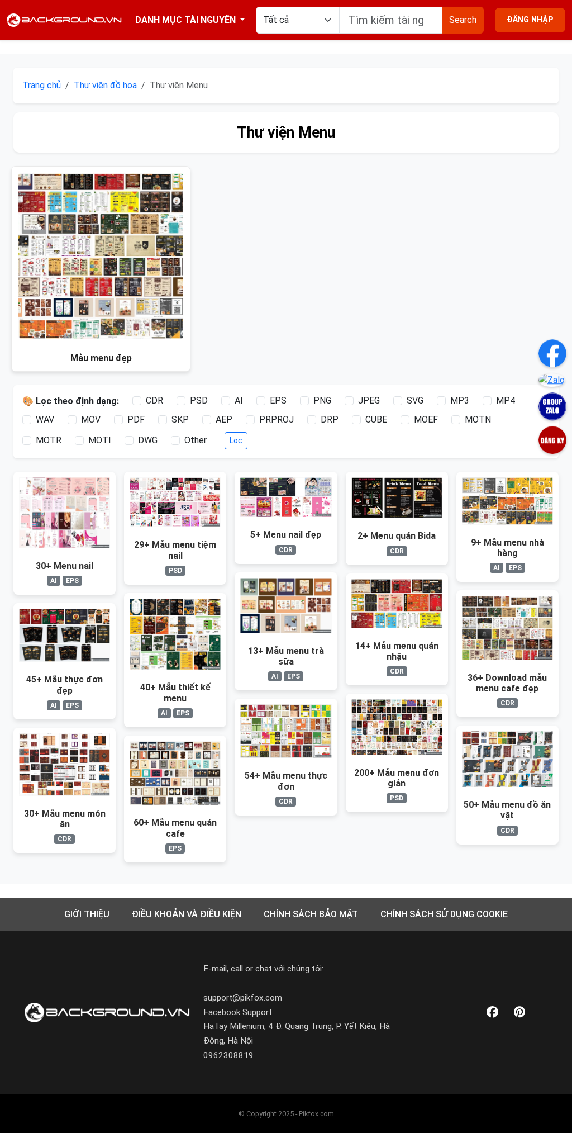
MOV (91, 419)
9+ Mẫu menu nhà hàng (507, 547)
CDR (154, 400)
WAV (45, 419)
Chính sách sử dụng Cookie (444, 914)
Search (462, 20)
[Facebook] (492, 1012)
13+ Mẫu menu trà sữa (286, 656)
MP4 (505, 400)
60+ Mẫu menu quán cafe (175, 827)
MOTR (48, 440)
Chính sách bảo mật (311, 914)
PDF (136, 419)
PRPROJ (276, 419)
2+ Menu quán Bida (397, 535)
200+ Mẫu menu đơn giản (396, 778)
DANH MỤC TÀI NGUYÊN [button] (186, 20)
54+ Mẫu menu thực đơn (286, 780)
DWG (148, 440)
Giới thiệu (86, 914)
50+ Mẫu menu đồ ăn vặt (507, 810)
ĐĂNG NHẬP (530, 20)
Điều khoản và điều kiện (186, 914)
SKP (180, 419)
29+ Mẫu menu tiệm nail (175, 550)
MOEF (426, 419)
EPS (278, 400)
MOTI (99, 440)
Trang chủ (41, 85)
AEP (224, 419)
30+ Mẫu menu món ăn (65, 818)
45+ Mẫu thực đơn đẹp (64, 684)
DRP (330, 419)
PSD (199, 400)
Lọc (236, 440)
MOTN (478, 419)
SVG (415, 400)
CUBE (376, 419)
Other (195, 440)
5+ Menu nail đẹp (285, 534)
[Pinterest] (519, 1012)
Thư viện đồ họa (105, 85)
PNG (322, 400)
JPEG (369, 400)
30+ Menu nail (64, 566)
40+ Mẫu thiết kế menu (175, 692)
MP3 (459, 400)
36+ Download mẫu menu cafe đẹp (507, 683)
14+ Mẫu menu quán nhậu (396, 651)
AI (239, 400)
